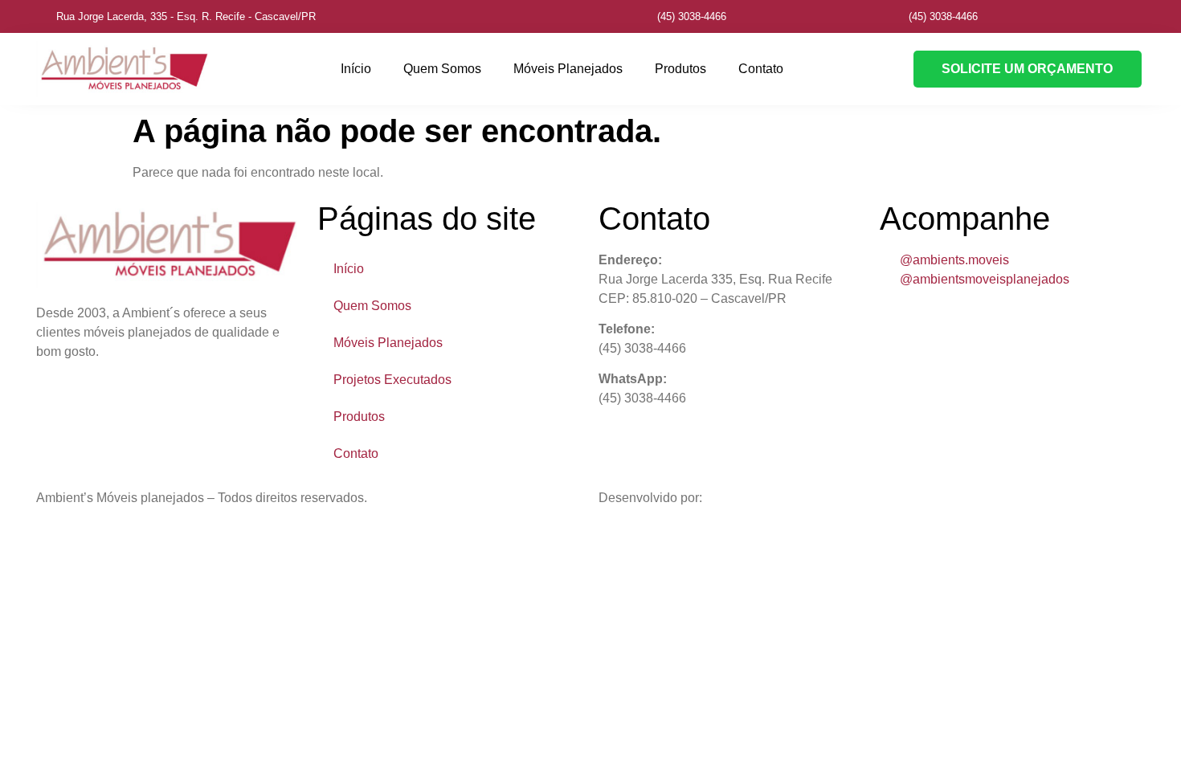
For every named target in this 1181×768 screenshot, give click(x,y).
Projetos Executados (392, 379)
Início (356, 69)
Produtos (680, 69)
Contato (760, 69)
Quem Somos (442, 69)
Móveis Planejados (568, 69)
